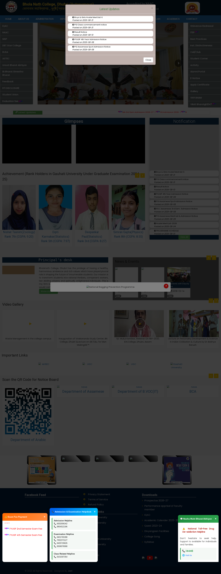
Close (148, 59)
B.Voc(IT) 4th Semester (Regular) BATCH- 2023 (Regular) (25, 552)
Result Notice (80, 32)
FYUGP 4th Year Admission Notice (90, 39)
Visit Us (188, 555)
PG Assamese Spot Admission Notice (92, 46)
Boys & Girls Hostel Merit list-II (88, 17)
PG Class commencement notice (90, 24)
